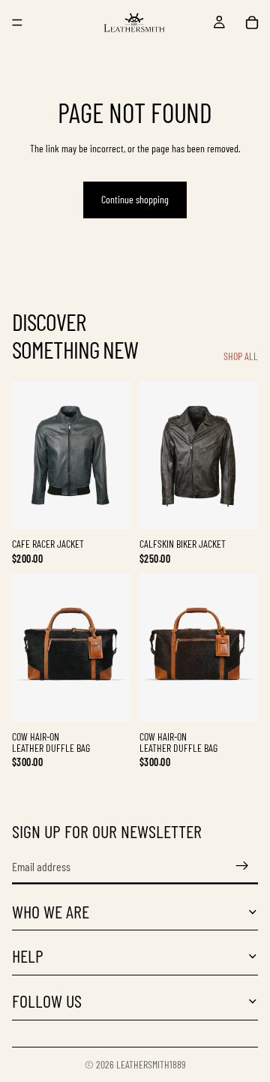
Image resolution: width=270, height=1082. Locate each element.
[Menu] (17, 22)
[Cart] (252, 22)
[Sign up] (242, 866)
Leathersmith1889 (151, 1064)
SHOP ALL (241, 356)
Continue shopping (135, 199)
